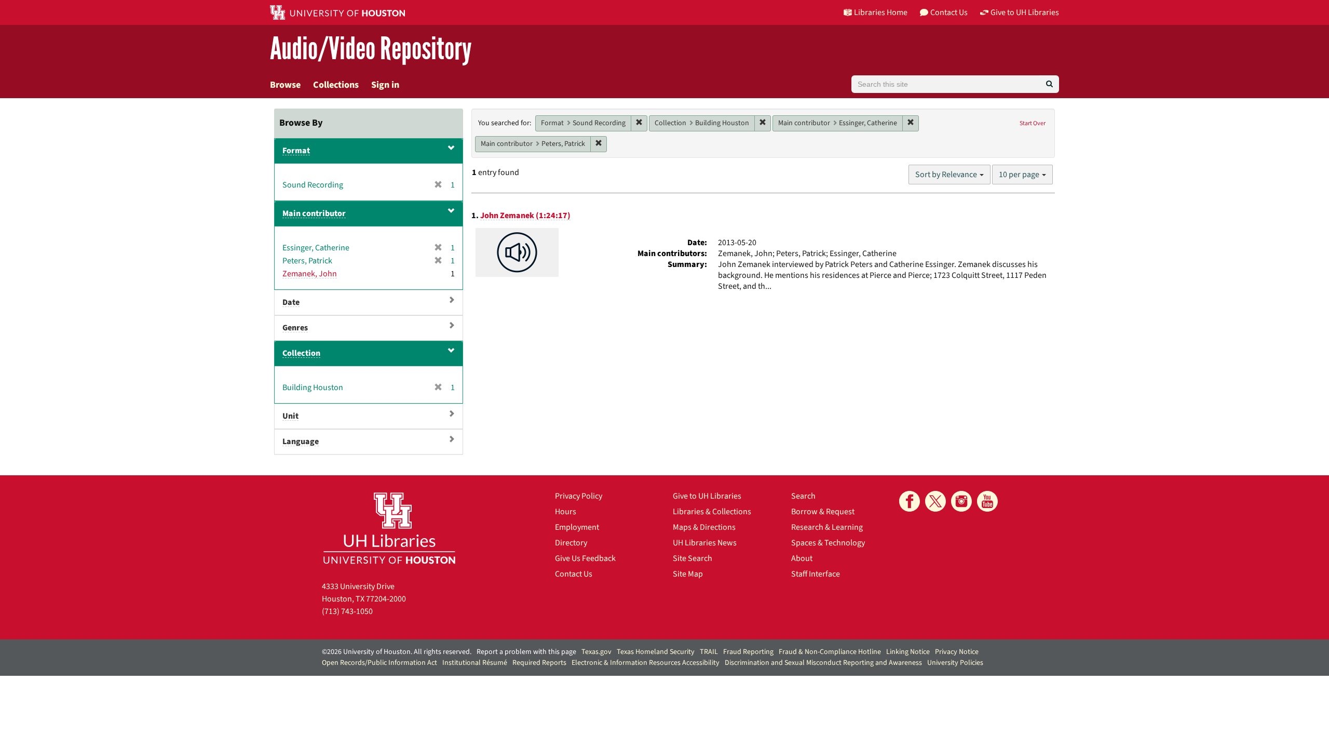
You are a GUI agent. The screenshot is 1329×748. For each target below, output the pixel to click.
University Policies (955, 663)
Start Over (1033, 123)
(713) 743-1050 (347, 611)
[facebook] (909, 501)
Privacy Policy (578, 496)
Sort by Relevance (947, 174)
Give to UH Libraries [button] (1025, 12)
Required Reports (539, 663)
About (801, 558)
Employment (577, 527)
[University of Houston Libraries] (389, 528)
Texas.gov (596, 652)
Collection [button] (301, 353)
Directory (571, 543)
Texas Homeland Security (656, 652)
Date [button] (291, 302)
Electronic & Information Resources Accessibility (646, 663)
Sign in (385, 84)
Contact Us (573, 574)
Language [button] (300, 441)
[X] (935, 501)
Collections (336, 84)
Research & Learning (827, 527)
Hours (565, 511)
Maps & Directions (704, 527)
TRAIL (709, 652)
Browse (285, 84)
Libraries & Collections (712, 511)
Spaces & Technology (828, 543)
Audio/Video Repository (371, 49)
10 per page (1020, 174)
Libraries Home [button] (880, 12)
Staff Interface (815, 574)
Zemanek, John (309, 273)
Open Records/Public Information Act (379, 663)
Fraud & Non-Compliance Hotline (830, 652)
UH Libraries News (705, 543)
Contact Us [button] (949, 12)
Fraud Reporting (748, 652)
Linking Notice (908, 652)
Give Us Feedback (585, 558)
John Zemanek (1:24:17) (525, 215)
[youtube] (987, 501)
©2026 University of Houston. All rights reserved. (396, 652)
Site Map (688, 574)
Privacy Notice (957, 652)
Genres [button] (295, 327)
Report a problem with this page (526, 652)
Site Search (692, 558)
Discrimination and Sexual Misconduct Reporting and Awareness (823, 663)
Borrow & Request (823, 511)
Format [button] (296, 150)
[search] (1049, 84)
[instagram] (961, 501)
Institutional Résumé (474, 663)
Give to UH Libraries (707, 496)
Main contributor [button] (314, 213)
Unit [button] (290, 416)
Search (803, 496)
